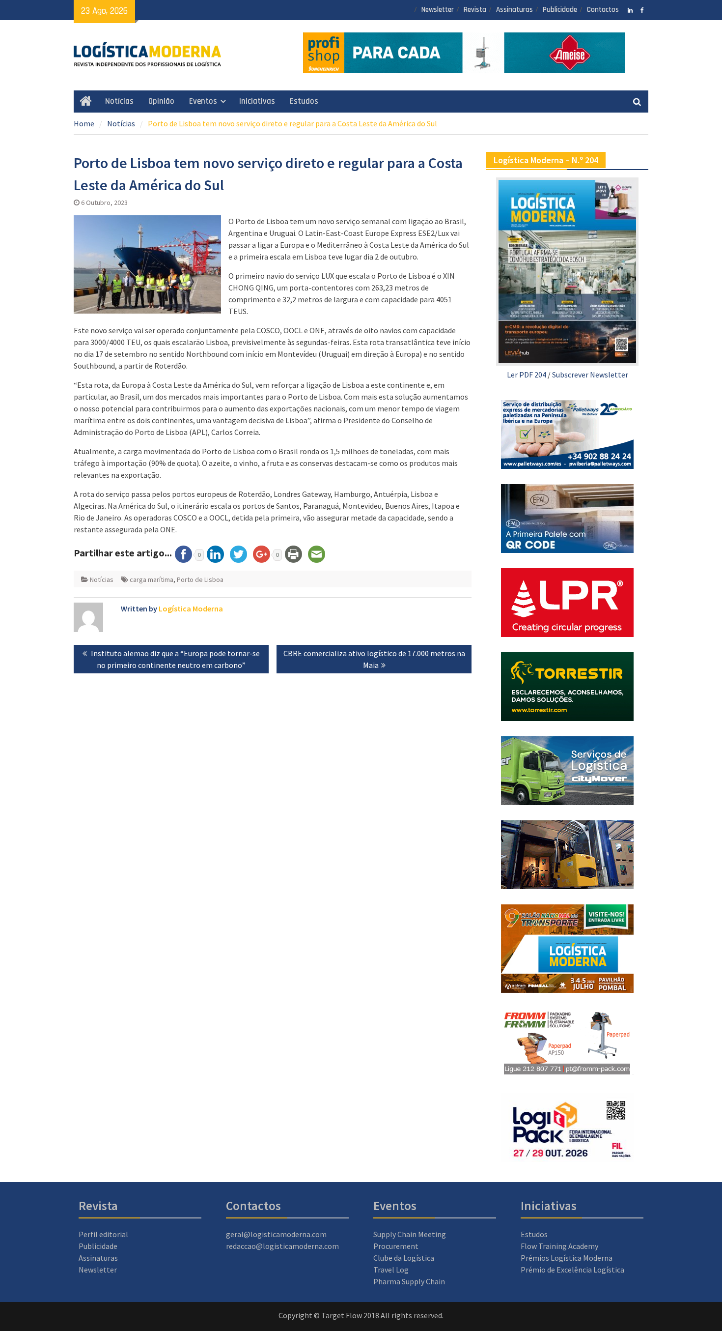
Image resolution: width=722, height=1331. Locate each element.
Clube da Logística (403, 1258)
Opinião (161, 101)
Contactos (603, 9)
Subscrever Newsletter (590, 374)
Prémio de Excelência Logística (572, 1269)
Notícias (119, 101)
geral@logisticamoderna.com (276, 1234)
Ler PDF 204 (526, 374)
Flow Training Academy (559, 1246)
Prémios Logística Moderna (566, 1258)
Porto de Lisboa (200, 579)
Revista (475, 9)
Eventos (203, 101)
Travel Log (391, 1269)
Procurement (395, 1246)
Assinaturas (514, 9)
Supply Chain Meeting (409, 1234)
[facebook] (642, 9)
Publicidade (560, 9)
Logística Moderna (191, 608)
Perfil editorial (103, 1234)
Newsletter (437, 9)
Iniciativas (257, 101)
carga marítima (151, 579)
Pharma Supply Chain (409, 1281)
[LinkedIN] (630, 9)
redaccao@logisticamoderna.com (282, 1246)
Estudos (304, 101)
